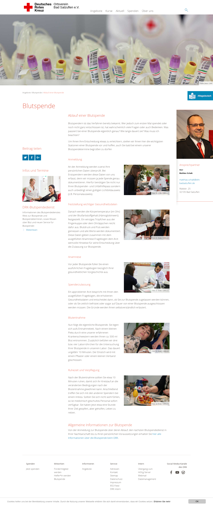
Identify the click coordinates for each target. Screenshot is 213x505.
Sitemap (114, 475)
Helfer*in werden (62, 475)
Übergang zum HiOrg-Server (145, 471)
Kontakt (114, 472)
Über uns (147, 11)
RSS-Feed (114, 485)
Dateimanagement (147, 479)
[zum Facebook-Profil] (171, 472)
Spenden (133, 11)
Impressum (115, 482)
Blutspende (37, 92)
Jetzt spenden (32, 469)
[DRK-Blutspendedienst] (41, 189)
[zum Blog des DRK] (183, 472)
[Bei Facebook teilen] (32, 157)
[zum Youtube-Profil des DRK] (177, 472)
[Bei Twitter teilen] (25, 157)
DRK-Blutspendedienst (38, 207)
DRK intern (115, 489)
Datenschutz (116, 479)
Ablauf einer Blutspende (53, 92)
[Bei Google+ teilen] (38, 157)
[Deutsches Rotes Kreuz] (37, 7)
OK (197, 501)
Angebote (96, 11)
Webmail (142, 475)
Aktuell (120, 11)
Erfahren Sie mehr (162, 501)
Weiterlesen (31, 229)
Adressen (114, 469)
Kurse (109, 11)
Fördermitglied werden (61, 471)
